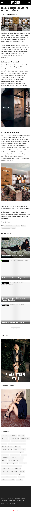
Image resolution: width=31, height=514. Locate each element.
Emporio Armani (7, 449)
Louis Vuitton (16, 468)
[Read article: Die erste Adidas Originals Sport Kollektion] (15, 314)
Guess (21, 457)
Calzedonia (6, 441)
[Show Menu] (2, 2)
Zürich (13, 228)
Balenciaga (12, 435)
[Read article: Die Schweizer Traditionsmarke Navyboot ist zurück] (15, 269)
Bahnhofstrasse (9, 225)
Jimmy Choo (6, 468)
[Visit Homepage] (15, 2)
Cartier (14, 441)
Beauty (21, 435)
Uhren (13, 476)
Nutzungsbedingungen (20, 498)
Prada (21, 471)
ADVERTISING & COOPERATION (16, 500)
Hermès (5, 463)
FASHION (5, 238)
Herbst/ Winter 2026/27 (16, 460)
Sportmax (16, 474)
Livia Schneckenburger (9, 14)
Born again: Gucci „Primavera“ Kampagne (12, 256)
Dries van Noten (7, 446)
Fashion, (5, 454)
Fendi (23, 454)
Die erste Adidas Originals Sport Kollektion (13, 322)
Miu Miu (14, 471)
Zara (12, 479)
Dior (11, 443)
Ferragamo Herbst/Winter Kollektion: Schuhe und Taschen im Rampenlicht (14, 299)
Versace (21, 476)
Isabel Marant (6, 465)
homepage (13, 463)
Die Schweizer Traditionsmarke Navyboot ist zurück (15, 278)
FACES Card (4, 500)
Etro (16, 449)
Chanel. (28, 208)
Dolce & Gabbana (20, 443)
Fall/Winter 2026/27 (8, 452)
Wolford (5, 479)
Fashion (19, 452)
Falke (22, 449)
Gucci (13, 457)
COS (4, 443)
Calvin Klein (25, 438)
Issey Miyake (17, 465)
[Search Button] (29, 2)
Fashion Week (14, 454)
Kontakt (3, 498)
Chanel (23, 225)
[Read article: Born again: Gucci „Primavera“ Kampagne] (15, 247)
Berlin (4, 438)
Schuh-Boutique (6, 228)
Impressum (10, 498)
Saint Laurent (6, 474)
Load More (15, 328)
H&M (4, 460)
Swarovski (5, 476)
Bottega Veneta (14, 438)
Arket (4, 435)
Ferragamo (5, 457)
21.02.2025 (21, 14)
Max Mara (5, 471)
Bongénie (17, 225)
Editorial (17, 446)
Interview (22, 463)
